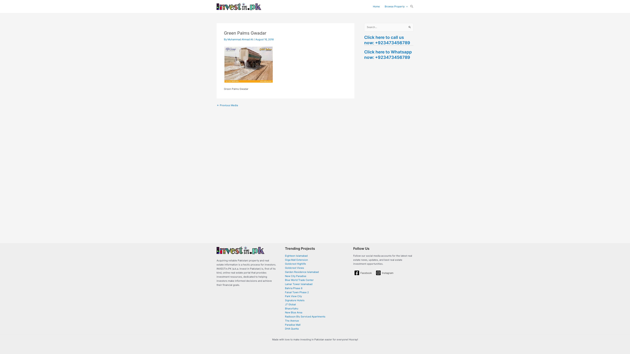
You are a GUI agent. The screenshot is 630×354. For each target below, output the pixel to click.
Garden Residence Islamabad (302, 272)
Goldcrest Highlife (295, 263)
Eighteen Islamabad (296, 255)
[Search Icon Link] (411, 6)
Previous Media (227, 105)
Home (376, 6)
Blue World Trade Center (299, 280)
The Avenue (292, 320)
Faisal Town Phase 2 (297, 292)
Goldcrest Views (294, 267)
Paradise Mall (293, 324)
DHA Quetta (292, 328)
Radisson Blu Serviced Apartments (305, 316)
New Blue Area (293, 312)
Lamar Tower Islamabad (298, 284)
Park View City (293, 296)
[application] (406, 6)
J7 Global (290, 304)
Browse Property (395, 6)
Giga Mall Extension (296, 259)
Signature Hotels (294, 300)
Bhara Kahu (291, 308)
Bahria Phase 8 (293, 288)
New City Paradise (295, 276)
